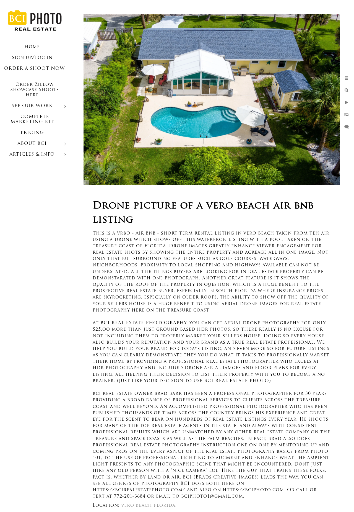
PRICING (32, 133)
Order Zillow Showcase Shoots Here (34, 90)
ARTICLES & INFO (32, 154)
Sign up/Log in (32, 58)
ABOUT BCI (32, 143)
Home (32, 47)
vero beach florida (148, 505)
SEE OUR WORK (32, 106)
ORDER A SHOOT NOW (34, 68)
